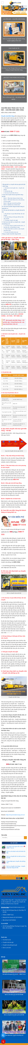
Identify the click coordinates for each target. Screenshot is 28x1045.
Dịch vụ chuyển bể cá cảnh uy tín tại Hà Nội (15, 857)
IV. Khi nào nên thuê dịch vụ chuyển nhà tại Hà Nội (13, 211)
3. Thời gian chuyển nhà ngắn (11, 220)
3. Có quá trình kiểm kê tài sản (11, 232)
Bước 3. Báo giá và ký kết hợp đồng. (12, 203)
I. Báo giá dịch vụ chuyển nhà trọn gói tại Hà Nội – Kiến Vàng (13, 185)
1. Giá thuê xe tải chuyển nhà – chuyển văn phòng (14, 188)
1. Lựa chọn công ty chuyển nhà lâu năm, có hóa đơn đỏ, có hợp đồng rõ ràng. (14, 226)
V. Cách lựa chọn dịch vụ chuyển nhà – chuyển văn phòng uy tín (13, 222)
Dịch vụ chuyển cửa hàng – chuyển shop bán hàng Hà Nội (15, 867)
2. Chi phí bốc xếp (8, 191)
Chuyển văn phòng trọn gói (10, 945)
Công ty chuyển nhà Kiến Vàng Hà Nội (11, 233)
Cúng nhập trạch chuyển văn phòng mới (15, 862)
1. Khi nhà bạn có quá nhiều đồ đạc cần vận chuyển (14, 214)
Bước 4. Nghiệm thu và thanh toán (12, 204)
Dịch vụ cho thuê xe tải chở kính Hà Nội (15, 852)
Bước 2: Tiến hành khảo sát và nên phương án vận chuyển (14, 200)
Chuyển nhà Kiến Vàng (7, 116)
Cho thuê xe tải (7, 939)
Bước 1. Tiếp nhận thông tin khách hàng (13, 198)
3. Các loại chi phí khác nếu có (11, 192)
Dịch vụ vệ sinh (7, 947)
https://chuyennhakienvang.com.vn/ (15, 814)
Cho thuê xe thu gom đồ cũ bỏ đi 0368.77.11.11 (15, 847)
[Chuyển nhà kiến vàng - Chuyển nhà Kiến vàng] (15, 2)
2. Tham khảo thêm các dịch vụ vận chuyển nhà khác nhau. (14, 229)
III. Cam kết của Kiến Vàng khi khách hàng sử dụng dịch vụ (13, 207)
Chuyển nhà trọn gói (8, 942)
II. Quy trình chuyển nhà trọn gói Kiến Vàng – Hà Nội (13, 195)
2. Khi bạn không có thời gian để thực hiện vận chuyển (14, 217)
